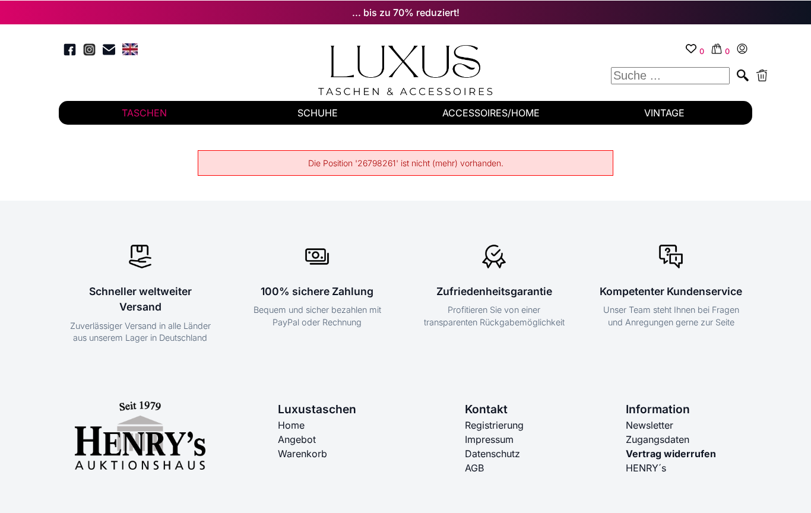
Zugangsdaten (657, 439)
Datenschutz (492, 454)
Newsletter (649, 425)
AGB (474, 468)
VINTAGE (664, 113)
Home (291, 425)
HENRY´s (646, 468)
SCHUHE (317, 113)
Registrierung (494, 425)
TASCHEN (144, 113)
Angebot (297, 439)
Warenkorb (302, 454)
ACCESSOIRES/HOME (491, 113)
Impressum (489, 439)
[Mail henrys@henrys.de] (109, 51)
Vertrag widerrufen (671, 454)
